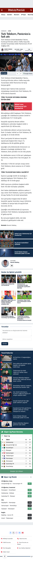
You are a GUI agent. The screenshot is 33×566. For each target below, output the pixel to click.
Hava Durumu (23, 538)
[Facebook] (10, 533)
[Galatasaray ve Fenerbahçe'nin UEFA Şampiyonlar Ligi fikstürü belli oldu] (24, 279)
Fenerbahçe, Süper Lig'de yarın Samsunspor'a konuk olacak (24, 302)
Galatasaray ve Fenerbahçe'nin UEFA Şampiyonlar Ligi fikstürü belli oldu (23, 286)
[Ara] (31, 10)
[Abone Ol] (27, 73)
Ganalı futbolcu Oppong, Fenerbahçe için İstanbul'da (8, 317)
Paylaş (4, 73)
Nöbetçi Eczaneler (8, 538)
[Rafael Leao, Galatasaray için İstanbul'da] (8, 279)
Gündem (9, 15)
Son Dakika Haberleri (24, 548)
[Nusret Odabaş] (5, 263)
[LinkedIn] (19, 533)
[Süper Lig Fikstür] (31, 477)
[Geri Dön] (4, 556)
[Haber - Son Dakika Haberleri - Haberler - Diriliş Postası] (16, 10)
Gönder (4, 343)
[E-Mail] (11, 265)
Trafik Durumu (7, 542)
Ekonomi (16, 15)
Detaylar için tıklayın (16, 471)
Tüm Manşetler (7, 548)
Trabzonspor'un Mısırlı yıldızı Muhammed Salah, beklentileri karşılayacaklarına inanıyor (24, 318)
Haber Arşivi (6, 552)
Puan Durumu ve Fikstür (22, 543)
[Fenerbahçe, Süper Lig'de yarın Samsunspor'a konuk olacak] (24, 295)
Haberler (3, 31)
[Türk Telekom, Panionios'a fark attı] (16, 61)
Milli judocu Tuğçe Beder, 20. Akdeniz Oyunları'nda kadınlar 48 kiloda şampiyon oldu (8, 302)
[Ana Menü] (2, 10)
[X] (13, 533)
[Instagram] (16, 533)
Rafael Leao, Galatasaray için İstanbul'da (7, 284)
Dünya (3, 15)
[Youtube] (22, 533)
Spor (9, 31)
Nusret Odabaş (14, 262)
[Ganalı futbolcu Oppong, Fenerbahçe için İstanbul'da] (8, 311)
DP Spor (23, 15)
